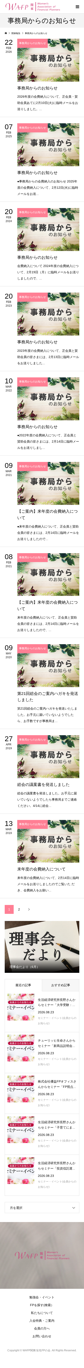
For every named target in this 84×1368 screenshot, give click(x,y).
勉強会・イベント (41, 1297)
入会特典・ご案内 (41, 1320)
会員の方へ (42, 1328)
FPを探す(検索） (42, 1305)
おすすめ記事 (60, 985)
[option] (42, 947)
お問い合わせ (41, 1336)
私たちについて (42, 1313)
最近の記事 (23, 985)
